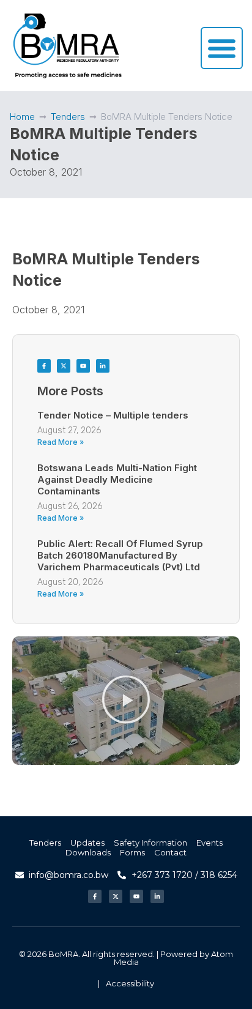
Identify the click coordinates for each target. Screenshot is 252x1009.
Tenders (68, 116)
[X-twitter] (63, 366)
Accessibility (130, 983)
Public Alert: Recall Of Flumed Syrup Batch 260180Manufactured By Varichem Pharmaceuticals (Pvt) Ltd (120, 555)
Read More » (60, 442)
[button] (126, 700)
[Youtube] (83, 366)
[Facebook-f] (44, 366)
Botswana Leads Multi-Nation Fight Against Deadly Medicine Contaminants (117, 479)
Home (22, 116)
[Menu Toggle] (222, 48)
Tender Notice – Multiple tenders (112, 415)
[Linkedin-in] (102, 366)
